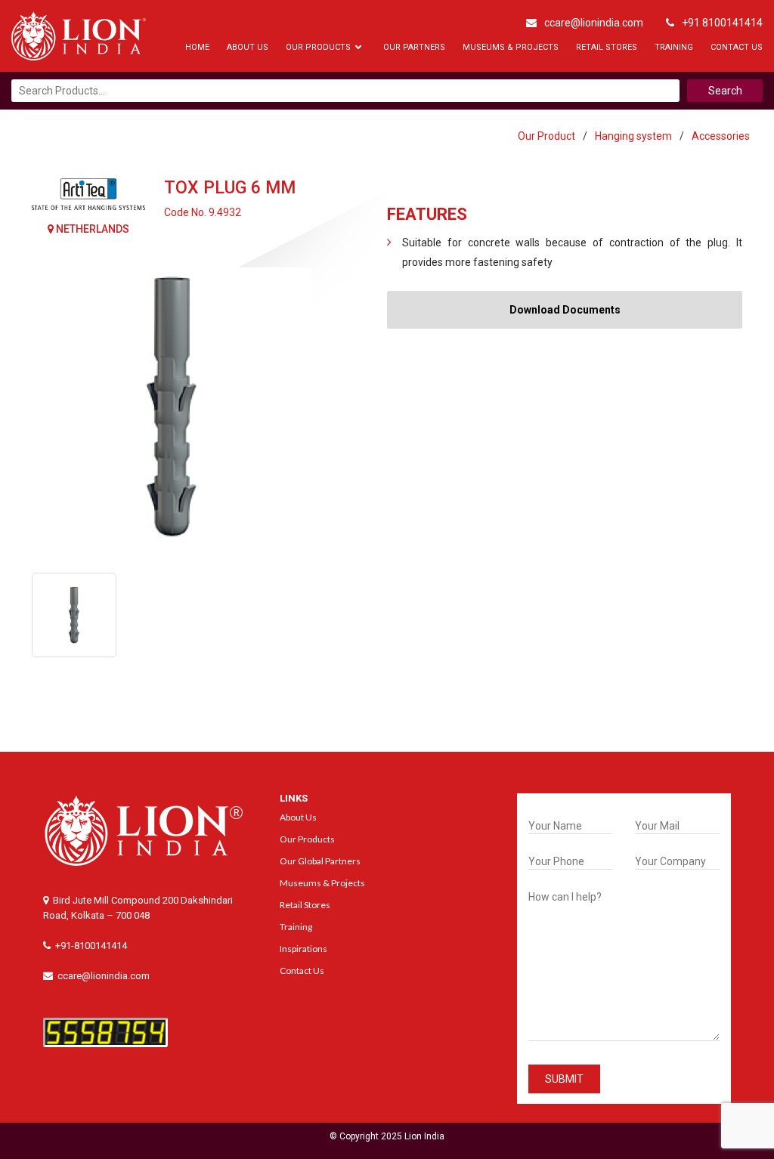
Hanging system (633, 136)
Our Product (546, 136)
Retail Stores (606, 47)
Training (674, 47)
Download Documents (565, 310)
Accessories (721, 136)
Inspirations (303, 948)
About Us (247, 47)
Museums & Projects (511, 47)
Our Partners (414, 47)
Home (197, 47)
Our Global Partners (320, 861)
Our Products (318, 47)
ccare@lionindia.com (593, 23)
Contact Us (737, 47)
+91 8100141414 (722, 23)
